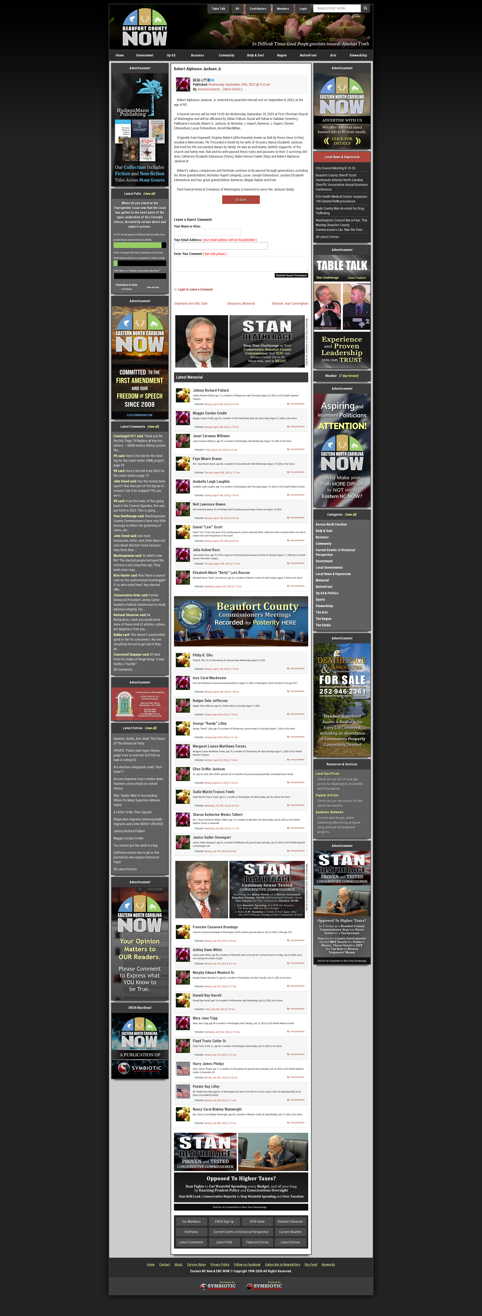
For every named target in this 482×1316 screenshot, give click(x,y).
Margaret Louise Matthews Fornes (219, 746)
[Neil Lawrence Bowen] (183, 509)
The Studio (323, 625)
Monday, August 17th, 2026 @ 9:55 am (221, 518)
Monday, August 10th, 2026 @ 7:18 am (221, 669)
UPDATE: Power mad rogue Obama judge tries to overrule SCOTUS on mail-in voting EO (137, 755)
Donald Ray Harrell (207, 995)
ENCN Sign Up (224, 1222)
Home (120, 55)
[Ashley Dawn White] (183, 954)
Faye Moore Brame (207, 458)
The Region (323, 619)
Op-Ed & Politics (327, 593)
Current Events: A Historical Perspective (241, 1232)
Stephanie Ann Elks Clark (191, 303)
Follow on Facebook (247, 1264)
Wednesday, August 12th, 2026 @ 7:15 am (223, 586)
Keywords (328, 1264)
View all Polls (153, 287)
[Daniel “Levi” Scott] (183, 532)
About (179, 1264)
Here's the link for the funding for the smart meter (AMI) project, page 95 (139, 460)
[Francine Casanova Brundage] (183, 932)
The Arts (322, 612)
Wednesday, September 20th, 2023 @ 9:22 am (239, 84)
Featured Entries (257, 1242)
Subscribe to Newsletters (282, 1264)
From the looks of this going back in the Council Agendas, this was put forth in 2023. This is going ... (139, 505)
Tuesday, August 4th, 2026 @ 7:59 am (221, 714)
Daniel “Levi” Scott (207, 527)
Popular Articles (327, 795)
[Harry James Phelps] (183, 1068)
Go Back (241, 200)
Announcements (209, 89)
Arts (333, 55)
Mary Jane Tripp (205, 1018)
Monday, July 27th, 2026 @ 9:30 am (220, 851)
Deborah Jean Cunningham (290, 303)
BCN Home (257, 1222)
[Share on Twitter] (212, 80)
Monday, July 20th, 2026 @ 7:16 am (220, 1100)
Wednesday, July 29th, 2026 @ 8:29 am (221, 805)
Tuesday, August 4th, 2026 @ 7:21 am (221, 737)
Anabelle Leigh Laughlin (211, 481)
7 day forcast (349, 376)
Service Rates (196, 1264)
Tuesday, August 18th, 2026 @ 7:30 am (221, 495)
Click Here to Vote (126, 285)
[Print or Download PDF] (204, 80)
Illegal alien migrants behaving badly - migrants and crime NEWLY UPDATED (139, 821)
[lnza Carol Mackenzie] (183, 682)
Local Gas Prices (327, 774)
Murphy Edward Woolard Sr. (214, 972)
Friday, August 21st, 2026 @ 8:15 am (220, 450)
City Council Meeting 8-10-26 (335, 168)
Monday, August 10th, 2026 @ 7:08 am (221, 691)
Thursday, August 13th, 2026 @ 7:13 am (222, 563)
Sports (320, 599)
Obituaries (234, 303)
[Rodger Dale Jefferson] (183, 705)
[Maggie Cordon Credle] (183, 418)
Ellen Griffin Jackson (209, 769)
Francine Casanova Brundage (215, 927)
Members (283, 9)
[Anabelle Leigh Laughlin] (183, 486)
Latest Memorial (189, 377)
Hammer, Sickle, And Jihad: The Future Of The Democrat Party (139, 741)
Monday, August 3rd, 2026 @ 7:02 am (221, 783)
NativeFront (308, 55)
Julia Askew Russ (206, 550)
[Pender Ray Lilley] (183, 1091)
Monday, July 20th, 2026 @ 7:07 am (220, 1123)
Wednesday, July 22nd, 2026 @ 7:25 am (222, 1032)
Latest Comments (191, 1242)
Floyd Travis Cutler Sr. (210, 1041)
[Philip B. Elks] (183, 660)
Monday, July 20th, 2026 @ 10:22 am (220, 1077)
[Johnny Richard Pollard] (183, 395)
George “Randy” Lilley (210, 723)
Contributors (258, 9)
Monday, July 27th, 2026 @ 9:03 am (220, 941)
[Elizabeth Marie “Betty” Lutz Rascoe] (183, 577)
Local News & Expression (333, 574)
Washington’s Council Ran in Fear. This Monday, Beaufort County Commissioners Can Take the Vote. (341, 225)
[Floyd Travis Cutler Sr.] (183, 1045)
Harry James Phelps (208, 1063)
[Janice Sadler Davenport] (183, 842)
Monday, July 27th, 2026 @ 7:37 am (220, 986)
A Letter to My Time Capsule (133, 812)
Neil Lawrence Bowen (209, 504)
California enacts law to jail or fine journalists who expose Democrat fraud (136, 857)
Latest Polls (224, 1242)
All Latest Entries (125, 869)
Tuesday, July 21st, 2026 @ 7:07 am (220, 1055)
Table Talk (218, 9)
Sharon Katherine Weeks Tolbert (218, 814)
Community (226, 55)
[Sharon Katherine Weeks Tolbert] (183, 819)
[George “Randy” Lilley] (183, 728)
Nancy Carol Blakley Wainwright (217, 1109)
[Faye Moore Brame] (183, 463)
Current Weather (290, 1232)
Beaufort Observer (290, 1222)
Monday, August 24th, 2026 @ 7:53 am (221, 427)
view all (149, 194)
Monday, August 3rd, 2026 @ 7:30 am (221, 760)
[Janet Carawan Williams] (183, 440)
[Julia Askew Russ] (183, 554)
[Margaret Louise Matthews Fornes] (183, 751)
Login (303, 9)
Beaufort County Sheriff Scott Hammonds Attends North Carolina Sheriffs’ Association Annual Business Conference (342, 182)
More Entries (232, 89)
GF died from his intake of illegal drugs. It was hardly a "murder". (139, 659)
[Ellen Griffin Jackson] (183, 774)
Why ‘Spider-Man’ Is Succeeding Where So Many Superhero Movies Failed (137, 800)
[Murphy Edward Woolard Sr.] (183, 977)
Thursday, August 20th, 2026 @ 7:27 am (222, 472)
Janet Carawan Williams (211, 436)
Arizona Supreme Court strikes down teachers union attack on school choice (138, 783)
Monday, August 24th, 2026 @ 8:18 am (221, 404)
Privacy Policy (220, 1264)
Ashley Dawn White (207, 950)
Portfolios (191, 1232)
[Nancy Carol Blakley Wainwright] (183, 1114)
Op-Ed (171, 55)
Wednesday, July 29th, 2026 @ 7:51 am (221, 828)
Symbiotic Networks (330, 812)
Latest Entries (290, 1242)
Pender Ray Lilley (206, 1086)
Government (144, 55)
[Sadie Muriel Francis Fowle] (183, 796)
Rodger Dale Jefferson (210, 700)
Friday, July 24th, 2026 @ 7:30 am (219, 1009)
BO (237, 9)
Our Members (191, 1222)
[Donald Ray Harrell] (183, 1000)
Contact (164, 1264)
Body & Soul (255, 55)
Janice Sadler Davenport (212, 837)
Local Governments (329, 567)
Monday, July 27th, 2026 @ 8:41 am (220, 963)
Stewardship (358, 55)
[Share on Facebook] (208, 80)
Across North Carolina (331, 524)
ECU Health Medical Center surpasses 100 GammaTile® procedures (341, 199)
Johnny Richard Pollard (129, 831)
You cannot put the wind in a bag (136, 845)
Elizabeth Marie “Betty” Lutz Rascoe (221, 572)
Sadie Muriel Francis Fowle (214, 792)
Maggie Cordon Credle (128, 838)
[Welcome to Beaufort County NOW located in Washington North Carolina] (145, 27)
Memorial (249, 303)
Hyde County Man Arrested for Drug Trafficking (340, 210)
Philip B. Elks (203, 655)
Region (282, 55)
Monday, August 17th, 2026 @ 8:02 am (221, 541)
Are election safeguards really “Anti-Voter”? (138, 769)
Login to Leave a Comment (195, 289)
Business (197, 55)
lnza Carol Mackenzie (209, 678)
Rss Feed (311, 1264)
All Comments (123, 669)
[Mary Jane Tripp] (183, 1023)
